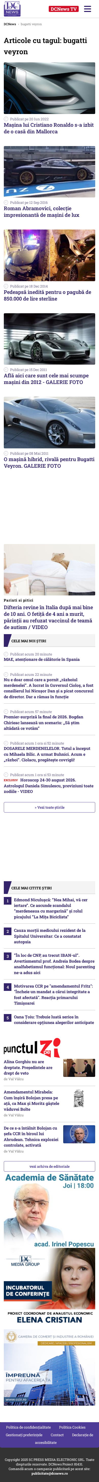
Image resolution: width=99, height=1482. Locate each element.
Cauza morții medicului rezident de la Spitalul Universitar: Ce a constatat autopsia (50, 936)
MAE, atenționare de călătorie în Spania (42, 659)
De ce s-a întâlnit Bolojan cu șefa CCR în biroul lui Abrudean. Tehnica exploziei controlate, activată (31, 1136)
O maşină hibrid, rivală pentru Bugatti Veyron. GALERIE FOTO (49, 462)
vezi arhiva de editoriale (49, 1166)
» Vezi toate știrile (49, 807)
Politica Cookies (72, 1427)
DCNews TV (64, 9)
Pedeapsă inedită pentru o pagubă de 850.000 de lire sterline (47, 295)
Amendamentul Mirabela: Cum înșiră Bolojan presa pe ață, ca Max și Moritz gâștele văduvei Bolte (31, 1100)
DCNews (17, 9)
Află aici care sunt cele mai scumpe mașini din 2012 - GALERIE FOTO (46, 378)
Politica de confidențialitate (28, 1427)
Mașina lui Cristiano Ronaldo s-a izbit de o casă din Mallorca (49, 128)
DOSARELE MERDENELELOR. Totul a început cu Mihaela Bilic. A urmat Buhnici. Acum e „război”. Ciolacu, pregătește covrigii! (47, 754)
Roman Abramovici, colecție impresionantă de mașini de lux (41, 211)
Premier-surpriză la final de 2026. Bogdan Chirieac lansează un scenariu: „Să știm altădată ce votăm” (43, 722)
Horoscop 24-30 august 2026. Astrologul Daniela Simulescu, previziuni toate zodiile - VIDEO (48, 785)
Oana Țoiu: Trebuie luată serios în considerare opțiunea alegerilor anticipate (54, 1019)
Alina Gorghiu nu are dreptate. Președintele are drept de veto (28, 1067)
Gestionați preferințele (24, 1434)
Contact (57, 1434)
